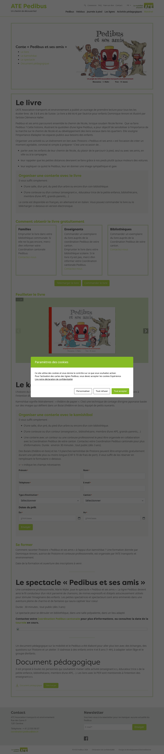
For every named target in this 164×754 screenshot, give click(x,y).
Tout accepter (120, 391)
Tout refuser (102, 391)
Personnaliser (83, 391)
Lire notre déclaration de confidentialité (54, 379)
